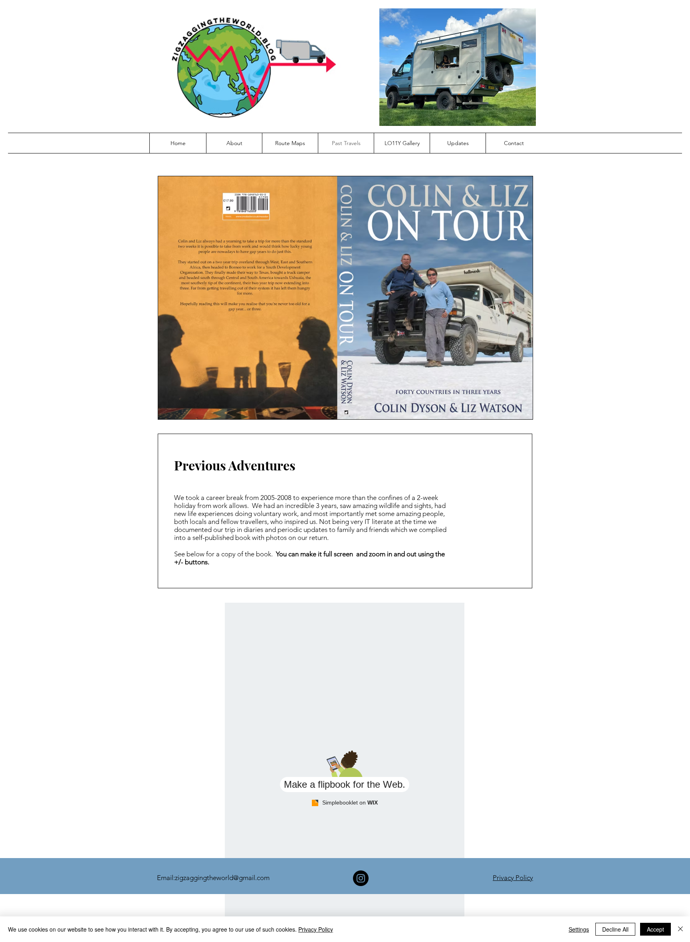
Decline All (615, 929)
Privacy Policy (513, 878)
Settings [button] (579, 929)
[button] (234, 143)
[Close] (680, 929)
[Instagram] (361, 878)
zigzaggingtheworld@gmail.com (222, 878)
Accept (655, 929)
